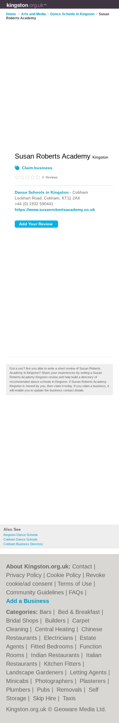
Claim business (37, 167)
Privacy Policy (24, 575)
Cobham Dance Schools (20, 539)
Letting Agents (89, 672)
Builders (56, 620)
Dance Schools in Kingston (42, 192)
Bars (46, 612)
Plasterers (93, 681)
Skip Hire (45, 698)
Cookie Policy (64, 575)
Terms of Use (74, 584)
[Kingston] (47, 9)
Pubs (44, 689)
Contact (82, 566)
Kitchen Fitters (63, 664)
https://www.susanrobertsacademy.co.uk (55, 209)
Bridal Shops (23, 620)
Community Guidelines (35, 592)
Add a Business (27, 601)
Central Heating (56, 629)
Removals (70, 689)
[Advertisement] (59, 461)
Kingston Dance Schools (20, 534)
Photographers (55, 681)
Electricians (59, 638)
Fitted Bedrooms (53, 646)
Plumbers (19, 689)
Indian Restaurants (56, 655)
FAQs (76, 592)
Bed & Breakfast (80, 612)
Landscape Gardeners (35, 672)
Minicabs (18, 681)
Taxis (69, 698)
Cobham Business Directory (23, 544)
